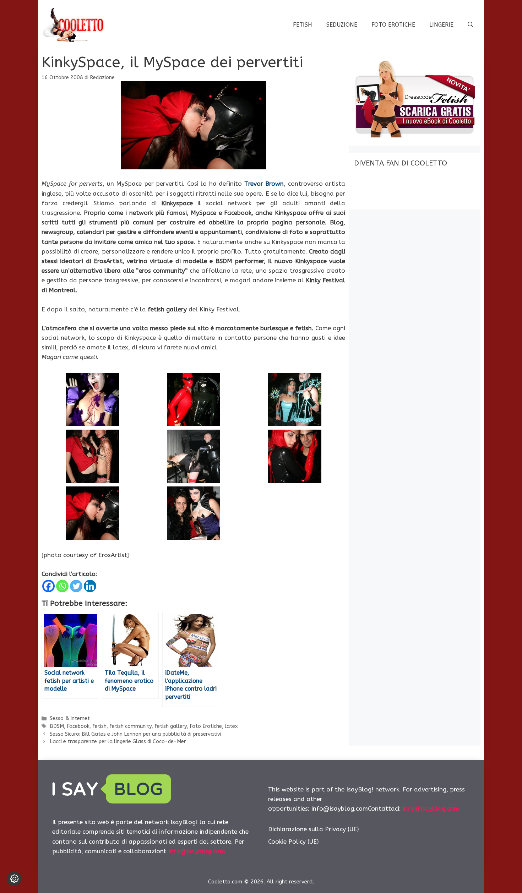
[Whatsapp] (62, 586)
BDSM (57, 726)
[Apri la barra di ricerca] (470, 25)
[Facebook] (48, 586)
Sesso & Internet (70, 718)
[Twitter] (76, 586)
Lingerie (441, 24)
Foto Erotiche (393, 24)
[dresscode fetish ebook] (414, 135)
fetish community (130, 726)
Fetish (302, 24)
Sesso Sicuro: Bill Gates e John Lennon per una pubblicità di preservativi (135, 734)
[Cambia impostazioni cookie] (14, 879)
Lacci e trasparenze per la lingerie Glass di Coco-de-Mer (118, 742)
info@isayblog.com (197, 851)
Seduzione (341, 24)
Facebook (78, 726)
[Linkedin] (90, 586)
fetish (99, 726)
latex (231, 726)
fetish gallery (170, 726)
